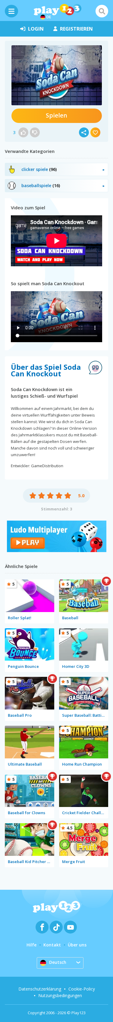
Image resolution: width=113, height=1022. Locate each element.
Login (36, 28)
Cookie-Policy (81, 989)
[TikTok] (56, 927)
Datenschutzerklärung (39, 989)
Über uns (77, 945)
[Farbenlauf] (56, 550)
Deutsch (57, 962)
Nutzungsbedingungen (60, 995)
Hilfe (31, 945)
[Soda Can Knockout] (56, 75)
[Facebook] (42, 927)
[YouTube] (70, 927)
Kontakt (52, 945)
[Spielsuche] (102, 11)
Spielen (56, 115)
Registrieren (76, 28)
